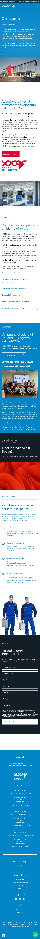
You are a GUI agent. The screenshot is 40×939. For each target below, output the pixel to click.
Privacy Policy (20, 912)
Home (4, 24)
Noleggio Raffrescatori (9, 295)
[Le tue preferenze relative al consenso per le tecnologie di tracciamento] (3, 935)
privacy (14, 711)
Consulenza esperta (9, 273)
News (20, 888)
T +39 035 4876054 (20, 798)
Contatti (20, 866)
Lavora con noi (20, 869)
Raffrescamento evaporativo (20, 882)
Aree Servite (20, 879)
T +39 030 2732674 (20, 839)
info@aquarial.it (20, 801)
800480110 (20, 800)
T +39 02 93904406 (20, 819)
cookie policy (20, 711)
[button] (35, 934)
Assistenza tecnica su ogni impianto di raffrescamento (15, 309)
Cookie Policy (20, 909)
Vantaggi (20, 885)
